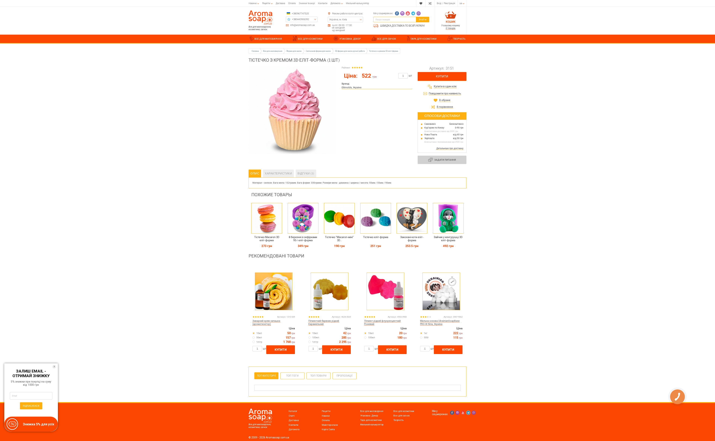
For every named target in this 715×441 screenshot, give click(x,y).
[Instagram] (402, 13)
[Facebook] (397, 13)
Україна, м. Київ (338, 19)
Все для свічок (401, 415)
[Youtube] (408, 13)
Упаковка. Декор (369, 415)
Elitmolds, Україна (351, 87)
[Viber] (419, 13)
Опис (254, 173)
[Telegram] (413, 13)
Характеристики (278, 173)
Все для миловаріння (371, 411)
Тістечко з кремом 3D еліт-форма (383, 51)
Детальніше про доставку (449, 148)
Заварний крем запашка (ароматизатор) (266, 322)
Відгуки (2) (306, 173)
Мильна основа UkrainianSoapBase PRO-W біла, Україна (440, 322)
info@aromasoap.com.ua (302, 25)
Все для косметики (403, 411)
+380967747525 (300, 13)
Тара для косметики (371, 420)
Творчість (398, 420)
